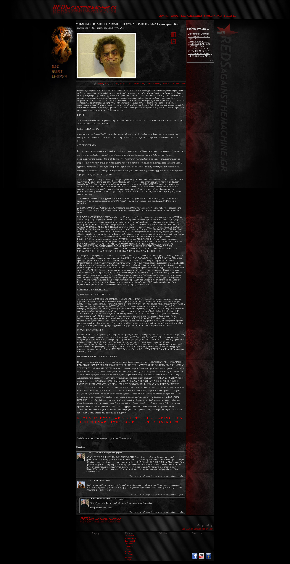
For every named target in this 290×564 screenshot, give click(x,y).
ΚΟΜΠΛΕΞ (139, 84)
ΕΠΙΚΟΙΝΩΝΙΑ (213, 15)
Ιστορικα (128, 549)
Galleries (162, 533)
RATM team (129, 536)
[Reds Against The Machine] (83, 16)
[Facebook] (195, 558)
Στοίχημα (128, 557)
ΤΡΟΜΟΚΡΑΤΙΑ (153, 84)
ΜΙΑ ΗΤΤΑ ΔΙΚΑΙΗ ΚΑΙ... (200, 44)
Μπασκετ (128, 552)
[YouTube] (201, 558)
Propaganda (129, 544)
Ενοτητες (129, 533)
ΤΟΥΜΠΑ (113, 84)
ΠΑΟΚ (100, 84)
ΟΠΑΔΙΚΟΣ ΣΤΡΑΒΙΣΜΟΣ (174, 84)
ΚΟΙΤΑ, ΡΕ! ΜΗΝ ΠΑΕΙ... (199, 51)
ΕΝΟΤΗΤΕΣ (178, 15)
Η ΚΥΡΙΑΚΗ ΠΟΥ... (197, 46)
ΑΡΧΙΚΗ (164, 15)
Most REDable (130, 538)
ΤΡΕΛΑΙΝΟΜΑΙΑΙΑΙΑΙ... (199, 56)
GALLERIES (194, 15)
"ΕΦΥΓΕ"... (193, 39)
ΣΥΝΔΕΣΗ (230, 15)
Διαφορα (128, 559)
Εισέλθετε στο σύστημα (87, 438)
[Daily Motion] (208, 558)
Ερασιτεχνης (129, 546)
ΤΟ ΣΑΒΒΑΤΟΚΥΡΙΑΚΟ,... (200, 53)
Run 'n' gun (129, 554)
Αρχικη (95, 533)
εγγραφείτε (104, 438)
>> (211, 60)
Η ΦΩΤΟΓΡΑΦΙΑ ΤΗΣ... (198, 41)
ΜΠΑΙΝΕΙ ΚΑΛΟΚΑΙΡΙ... (199, 34)
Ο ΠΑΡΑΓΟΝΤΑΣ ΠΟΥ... (199, 49)
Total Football (130, 541)
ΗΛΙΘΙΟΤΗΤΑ (126, 84)
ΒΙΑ (106, 84)
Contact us (197, 533)
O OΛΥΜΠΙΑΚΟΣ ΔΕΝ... (199, 37)
